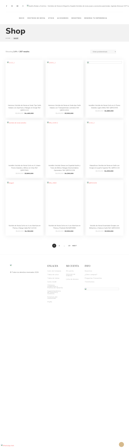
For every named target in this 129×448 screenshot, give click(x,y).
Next (74, 246)
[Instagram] (23, 6)
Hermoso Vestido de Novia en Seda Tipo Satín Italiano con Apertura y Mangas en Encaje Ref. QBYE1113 (24, 107)
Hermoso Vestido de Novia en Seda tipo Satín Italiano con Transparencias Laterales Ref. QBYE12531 (64, 107)
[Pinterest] (12, 6)
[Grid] (120, 51)
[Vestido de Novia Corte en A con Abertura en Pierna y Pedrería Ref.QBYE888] (64, 202)
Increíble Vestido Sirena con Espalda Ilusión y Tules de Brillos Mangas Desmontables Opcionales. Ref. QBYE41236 (64, 167)
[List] (122, 51)
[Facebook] (7, 6)
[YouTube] (17, 6)
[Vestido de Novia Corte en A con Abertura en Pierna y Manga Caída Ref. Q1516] (24, 202)
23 (69, 246)
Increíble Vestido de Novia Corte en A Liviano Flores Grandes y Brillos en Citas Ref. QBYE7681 (24, 167)
